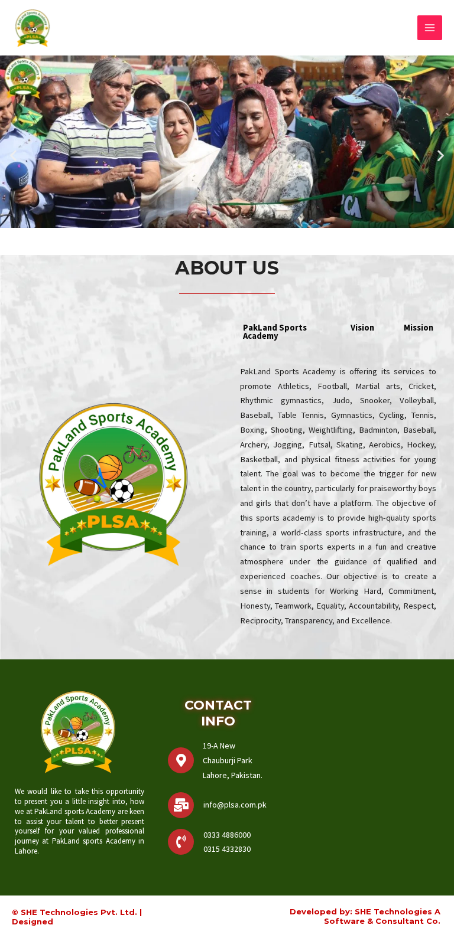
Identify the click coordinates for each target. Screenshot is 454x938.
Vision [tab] (362, 327)
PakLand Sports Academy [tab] (275, 332)
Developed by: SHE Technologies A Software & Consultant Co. (365, 916)
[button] (13, 155)
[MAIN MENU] (429, 27)
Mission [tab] (418, 327)
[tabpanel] (338, 502)
